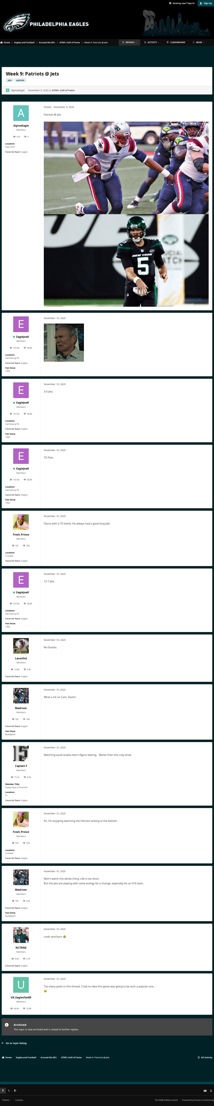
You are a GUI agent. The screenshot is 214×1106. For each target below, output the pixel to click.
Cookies (19, 1100)
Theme (6, 1100)
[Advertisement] (107, 55)
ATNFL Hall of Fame (63, 90)
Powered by (198, 1100)
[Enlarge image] (64, 326)
